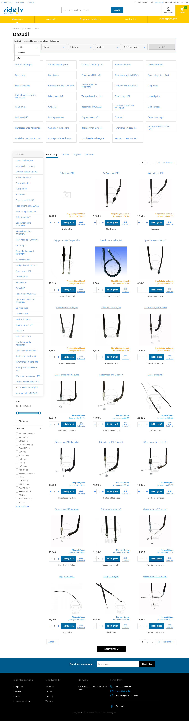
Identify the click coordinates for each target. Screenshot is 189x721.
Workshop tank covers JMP (28, 376)
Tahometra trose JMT (111, 307)
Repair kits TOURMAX (26, 293)
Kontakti (49, 696)
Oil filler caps (22, 308)
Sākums (16, 28)
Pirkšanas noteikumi (21, 701)
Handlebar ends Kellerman (23, 343)
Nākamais (168, 162)
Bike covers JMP (23, 259)
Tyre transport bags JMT (27, 361)
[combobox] (27, 47)
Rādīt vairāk (21, 506)
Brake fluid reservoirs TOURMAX (26, 252)
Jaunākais (89, 154)
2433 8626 (159, 2)
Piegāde (31, 2)
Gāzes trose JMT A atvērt (155, 307)
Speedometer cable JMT (111, 240)
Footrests (20, 330)
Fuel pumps (21, 188)
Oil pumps (20, 245)
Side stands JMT (23, 217)
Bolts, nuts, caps (23, 336)
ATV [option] (18, 58)
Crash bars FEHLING (25, 200)
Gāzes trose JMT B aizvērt (67, 374)
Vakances (49, 701)
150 (158, 162)
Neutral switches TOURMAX (23, 232)
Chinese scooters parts (26, 171)
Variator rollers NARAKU (27, 393)
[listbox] (27, 55)
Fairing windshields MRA (27, 381)
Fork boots (20, 194)
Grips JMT (20, 288)
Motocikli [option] (21, 52)
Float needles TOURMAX (27, 239)
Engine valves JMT (24, 325)
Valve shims (21, 282)
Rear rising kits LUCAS (26, 211)
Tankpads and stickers (26, 265)
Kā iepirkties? (6, 2)
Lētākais (65, 154)
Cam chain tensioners (26, 350)
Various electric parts (25, 166)
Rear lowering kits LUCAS (27, 205)
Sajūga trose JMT (111, 173)
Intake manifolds (23, 177)
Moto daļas (26, 28)
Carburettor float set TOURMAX (25, 300)
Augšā (51, 641)
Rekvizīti (49, 691)
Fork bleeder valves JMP (27, 387)
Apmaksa (20, 2)
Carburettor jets (23, 183)
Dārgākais (77, 154)
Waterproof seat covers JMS (26, 369)
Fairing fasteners (23, 319)
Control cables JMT (24, 160)
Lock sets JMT (22, 313)
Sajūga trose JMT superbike (67, 240)
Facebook (119, 706)
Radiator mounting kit (26, 356)
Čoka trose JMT (67, 173)
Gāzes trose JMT (155, 374)
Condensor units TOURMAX (23, 224)
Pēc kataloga (52, 154)
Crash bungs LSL (23, 271)
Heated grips (22, 276)
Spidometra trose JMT (111, 509)
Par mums (50, 686)
